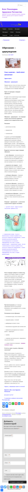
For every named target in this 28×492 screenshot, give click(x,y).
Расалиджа (18, 413)
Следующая (22, 40)
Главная (4, 29)
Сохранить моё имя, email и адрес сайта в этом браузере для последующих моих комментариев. (14, 477)
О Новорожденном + (6, 414)
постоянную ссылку (6, 416)
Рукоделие (4, 35)
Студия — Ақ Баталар (14, 35)
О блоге (12, 32)
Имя (7, 455)
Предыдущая (5, 40)
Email (7, 462)
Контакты (10, 29)
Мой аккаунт (5, 32)
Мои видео (17, 29)
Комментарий (8, 435)
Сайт (6, 470)
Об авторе (18, 32)
